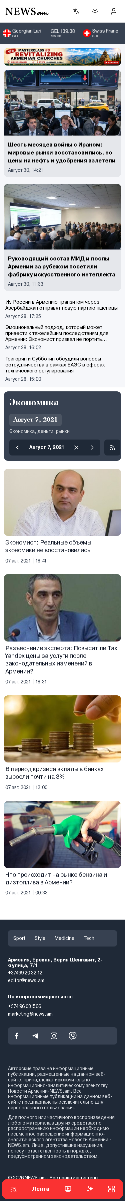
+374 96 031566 (24, 1006)
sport (19, 938)
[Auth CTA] (113, 11)
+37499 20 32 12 (25, 973)
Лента (40, 1189)
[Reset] (76, 447)
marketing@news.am (30, 1014)
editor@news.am (26, 980)
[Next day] (92, 447)
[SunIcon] (95, 11)
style (40, 938)
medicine (64, 938)
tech (89, 938)
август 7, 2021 (46, 447)
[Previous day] (17, 447)
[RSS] (112, 447)
